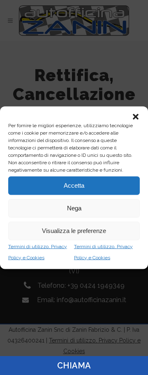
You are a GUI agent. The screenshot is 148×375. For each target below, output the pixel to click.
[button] (136, 116)
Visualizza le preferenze (74, 230)
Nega (74, 208)
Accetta (74, 185)
